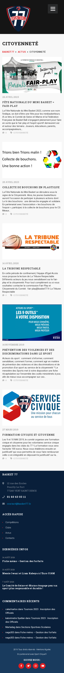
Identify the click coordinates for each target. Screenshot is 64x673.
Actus (8, 533)
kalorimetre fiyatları (15, 618)
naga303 (9, 632)
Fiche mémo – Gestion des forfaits (22, 561)
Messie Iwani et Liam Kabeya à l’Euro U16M (28, 573)
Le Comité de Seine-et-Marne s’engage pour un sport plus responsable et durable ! (29, 587)
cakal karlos (11, 609)
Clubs (8, 527)
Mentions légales (44, 649)
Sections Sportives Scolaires (36, 627)
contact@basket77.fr (19, 503)
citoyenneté (20, 132)
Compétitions (12, 522)
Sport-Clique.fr (40, 654)
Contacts (9, 538)
